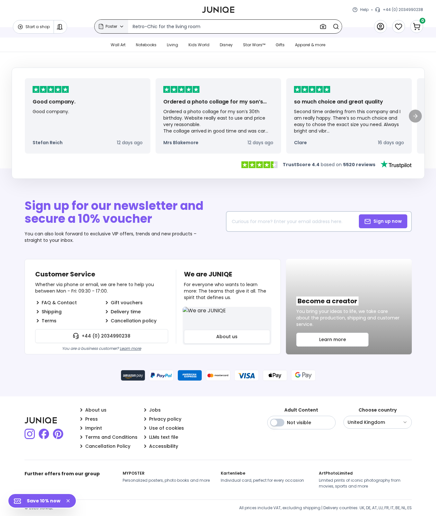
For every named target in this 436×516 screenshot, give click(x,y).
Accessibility (163, 446)
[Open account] (380, 26)
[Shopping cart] (416, 26)
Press (91, 419)
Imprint (93, 428)
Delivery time (126, 311)
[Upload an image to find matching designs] (323, 26)
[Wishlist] (398, 26)
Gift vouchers (127, 302)
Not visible (299, 422)
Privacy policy (165, 419)
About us (227, 336)
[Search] (336, 26)
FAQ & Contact (59, 302)
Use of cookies (166, 428)
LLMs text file (163, 437)
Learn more (130, 348)
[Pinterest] (58, 434)
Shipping (52, 311)
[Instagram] (30, 434)
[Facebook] (44, 434)
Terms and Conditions (111, 437)
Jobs (155, 410)
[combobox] (377, 422)
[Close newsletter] (71, 501)
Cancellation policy (134, 320)
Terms (49, 320)
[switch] (277, 422)
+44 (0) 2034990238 (106, 336)
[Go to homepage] (218, 9)
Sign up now (387, 221)
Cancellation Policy (107, 446)
